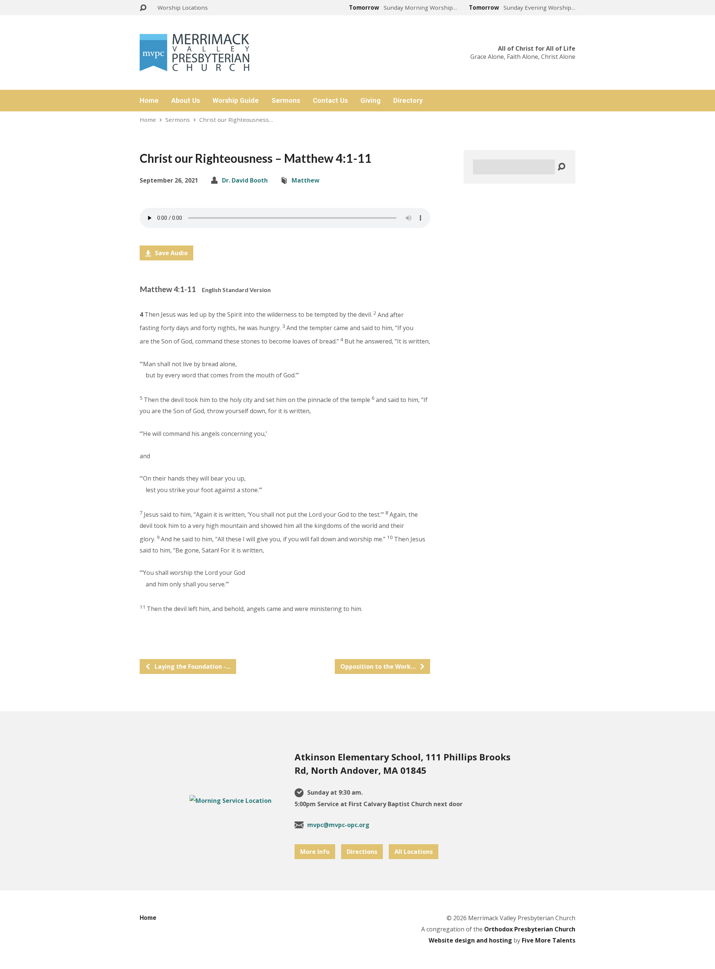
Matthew (306, 180)
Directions (362, 852)
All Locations (413, 852)
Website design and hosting (470, 940)
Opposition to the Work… (378, 666)
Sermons (285, 100)
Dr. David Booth (245, 180)
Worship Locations (183, 7)
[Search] (561, 167)
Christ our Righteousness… (236, 119)
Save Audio (170, 253)
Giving (370, 100)
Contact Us (330, 100)
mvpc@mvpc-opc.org (338, 825)
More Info (315, 852)
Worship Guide (236, 100)
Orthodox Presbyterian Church (529, 929)
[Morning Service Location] (230, 801)
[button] (285, 289)
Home (149, 100)
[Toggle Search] (143, 8)
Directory (408, 100)
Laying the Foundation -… (192, 666)
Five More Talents (548, 940)
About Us (185, 100)
